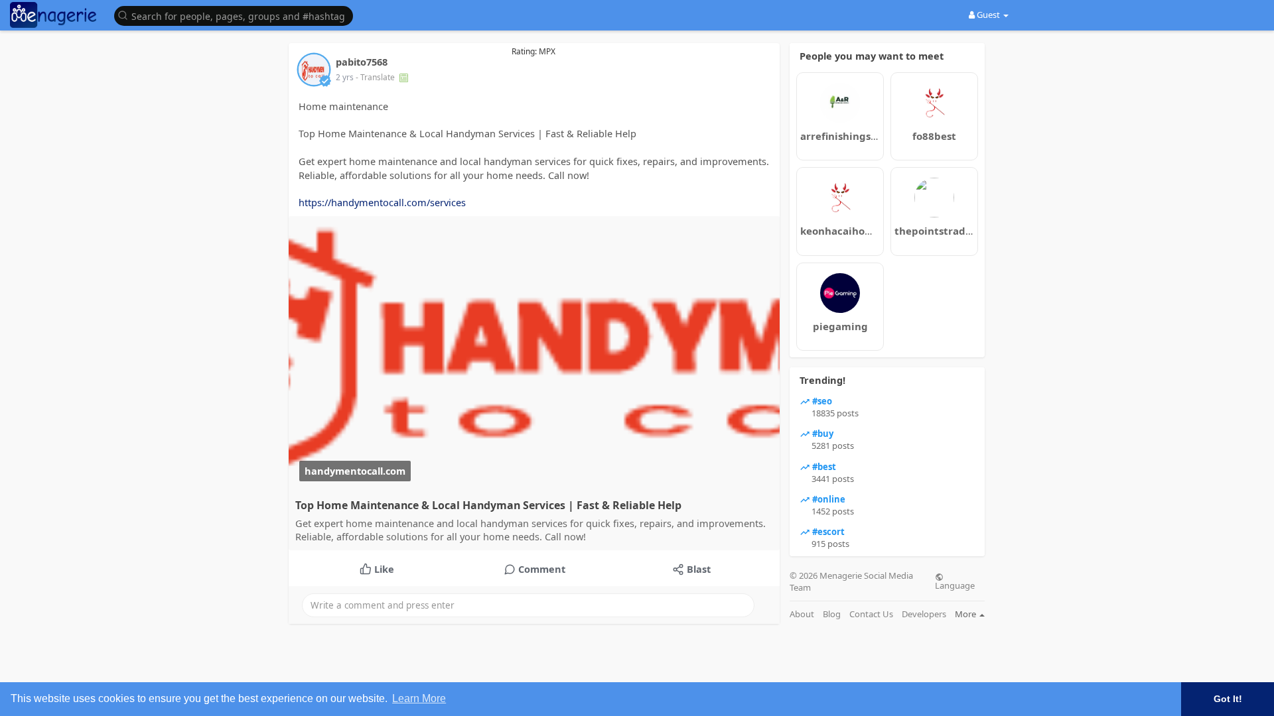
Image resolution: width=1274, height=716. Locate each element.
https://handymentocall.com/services (382, 202)
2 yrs (345, 77)
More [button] (966, 614)
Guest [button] (988, 15)
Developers (924, 614)
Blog (832, 614)
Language (955, 584)
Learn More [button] (419, 698)
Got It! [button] (1228, 698)
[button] (236, 15)
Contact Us (871, 614)
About (802, 614)
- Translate (376, 77)
